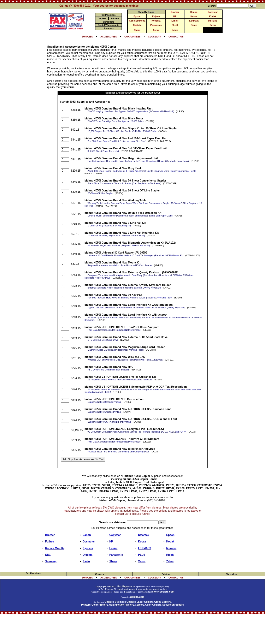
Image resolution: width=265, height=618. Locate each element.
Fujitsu (156, 16)
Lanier (174, 20)
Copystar (213, 12)
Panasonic (156, 25)
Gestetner (89, 541)
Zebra (175, 30)
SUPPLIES (87, 36)
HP (174, 16)
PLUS (175, 25)
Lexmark (194, 20)
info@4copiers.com (162, 591)
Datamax (143, 534)
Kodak (212, 16)
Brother (175, 12)
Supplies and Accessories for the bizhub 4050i (132, 92)
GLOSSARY (154, 36)
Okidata (137, 25)
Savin (213, 25)
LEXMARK (144, 548)
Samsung (51, 561)
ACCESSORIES (108, 36)
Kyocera (156, 20)
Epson (137, 16)
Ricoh (194, 25)
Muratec (212, 20)
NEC (48, 554)
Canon (194, 12)
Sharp (137, 30)
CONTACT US (176, 36)
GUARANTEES (132, 36)
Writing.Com (137, 596)
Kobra (193, 16)
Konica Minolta (137, 20)
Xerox (156, 30)
